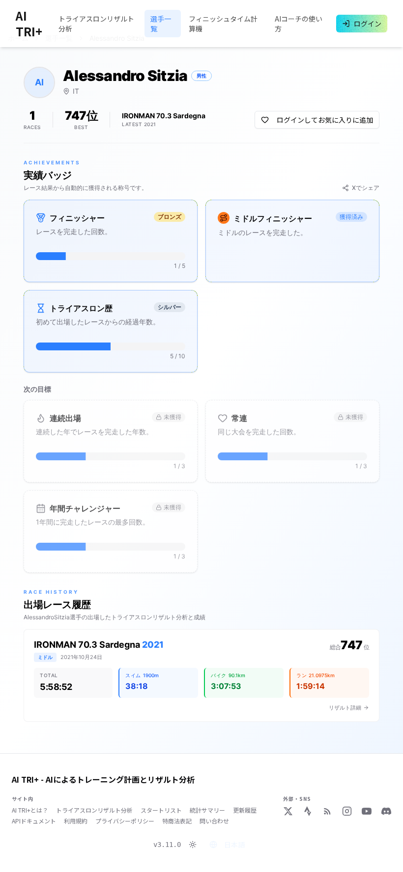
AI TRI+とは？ (30, 810)
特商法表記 (177, 821)
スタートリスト (161, 810)
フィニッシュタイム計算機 (223, 23)
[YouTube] (367, 811)
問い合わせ (214, 821)
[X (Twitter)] (288, 811)
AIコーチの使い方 (298, 23)
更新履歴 (245, 810)
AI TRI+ (29, 23)
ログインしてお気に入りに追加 (325, 120)
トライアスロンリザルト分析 (96, 23)
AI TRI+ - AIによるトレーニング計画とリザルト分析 (103, 779)
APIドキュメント (34, 821)
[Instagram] (347, 811)
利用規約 (75, 821)
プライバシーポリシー (124, 821)
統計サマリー (207, 810)
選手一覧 (160, 23)
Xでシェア (365, 187)
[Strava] (308, 811)
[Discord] (386, 811)
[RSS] (327, 811)
